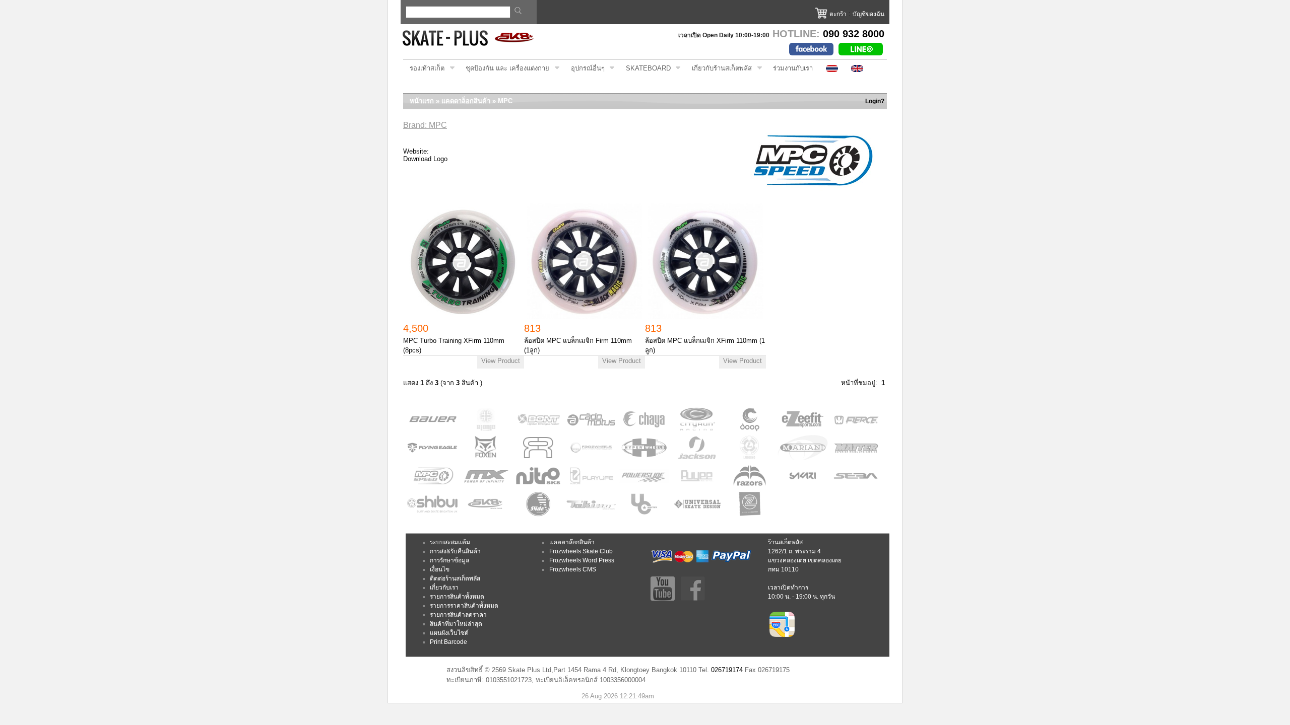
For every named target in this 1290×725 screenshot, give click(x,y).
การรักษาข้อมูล (449, 560)
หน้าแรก (422, 101)
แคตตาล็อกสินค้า (465, 101)
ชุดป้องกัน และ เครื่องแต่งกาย (504, 68)
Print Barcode (448, 641)
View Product (500, 361)
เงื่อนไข (439, 569)
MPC (505, 101)
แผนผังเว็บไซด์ (449, 632)
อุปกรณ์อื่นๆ (584, 68)
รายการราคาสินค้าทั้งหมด (464, 605)
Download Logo (425, 159)
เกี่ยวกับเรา (444, 587)
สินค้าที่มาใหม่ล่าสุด (456, 623)
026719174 (727, 670)
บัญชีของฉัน (868, 14)
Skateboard (645, 68)
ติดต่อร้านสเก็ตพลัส (455, 578)
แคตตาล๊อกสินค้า (572, 542)
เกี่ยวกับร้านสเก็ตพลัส (718, 68)
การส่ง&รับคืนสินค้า (455, 551)
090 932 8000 (853, 33)
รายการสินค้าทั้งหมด (457, 596)
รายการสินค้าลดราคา (458, 614)
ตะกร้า (838, 14)
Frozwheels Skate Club (581, 551)
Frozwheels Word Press (581, 560)
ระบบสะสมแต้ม (450, 542)
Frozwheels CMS (572, 569)
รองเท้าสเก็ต (423, 68)
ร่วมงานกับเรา (793, 68)
